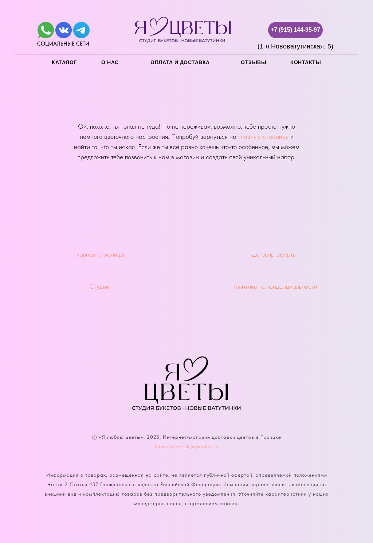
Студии (99, 286)
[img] (46, 30)
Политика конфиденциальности (274, 286)
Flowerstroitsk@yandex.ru (187, 446)
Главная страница (99, 254)
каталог (64, 62)
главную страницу (263, 136)
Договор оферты (274, 254)
